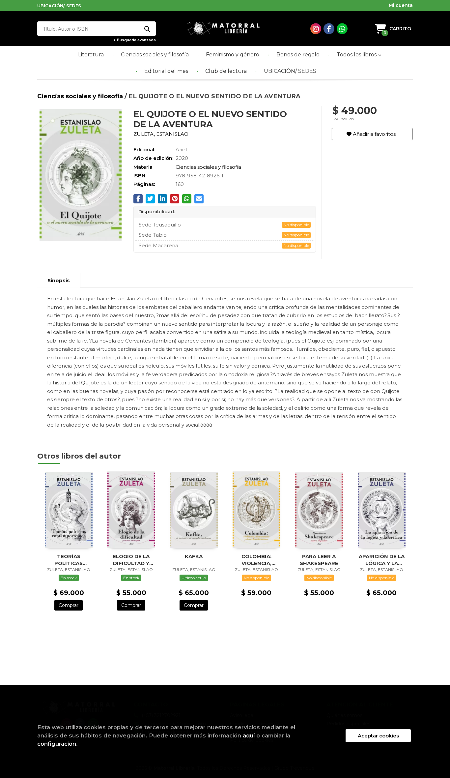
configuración (56, 743)
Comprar (68, 605)
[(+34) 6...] (342, 28)
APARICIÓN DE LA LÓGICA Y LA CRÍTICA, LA (382, 559)
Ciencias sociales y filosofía (81, 96)
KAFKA (194, 556)
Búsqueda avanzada (136, 40)
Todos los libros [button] (357, 54)
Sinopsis (58, 280)
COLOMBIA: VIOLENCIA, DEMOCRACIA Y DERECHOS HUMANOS (256, 559)
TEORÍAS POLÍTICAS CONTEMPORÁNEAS (68, 559)
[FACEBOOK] (328, 28)
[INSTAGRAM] (315, 28)
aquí (249, 735)
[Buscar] (147, 28)
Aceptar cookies (378, 736)
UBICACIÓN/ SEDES (59, 5)
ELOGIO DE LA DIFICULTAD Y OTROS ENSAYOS (131, 559)
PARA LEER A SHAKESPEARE (319, 559)
